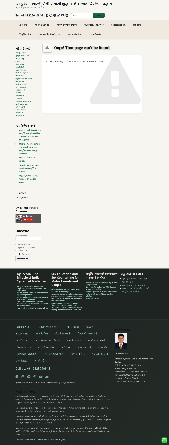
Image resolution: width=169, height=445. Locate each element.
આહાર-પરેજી (20, 58)
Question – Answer (93, 24)
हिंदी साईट (137, 24)
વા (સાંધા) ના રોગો (21, 90)
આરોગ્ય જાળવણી (21, 84)
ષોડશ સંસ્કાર (20, 64)
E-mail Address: (22, 235)
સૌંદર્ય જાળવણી (21, 70)
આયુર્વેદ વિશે (20, 67)
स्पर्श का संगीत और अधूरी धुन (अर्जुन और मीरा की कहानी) (67, 294)
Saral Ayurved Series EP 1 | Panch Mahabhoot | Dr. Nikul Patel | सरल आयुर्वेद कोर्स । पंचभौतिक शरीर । (32, 304)
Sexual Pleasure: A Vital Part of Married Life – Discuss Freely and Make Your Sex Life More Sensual (66, 299)
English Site (25, 34)
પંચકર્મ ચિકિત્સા (21, 110)
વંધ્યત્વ (18, 61)
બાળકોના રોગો (20, 107)
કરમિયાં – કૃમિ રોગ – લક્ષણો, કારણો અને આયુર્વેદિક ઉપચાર (29, 168)
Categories (26, 254)
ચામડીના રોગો (20, 81)
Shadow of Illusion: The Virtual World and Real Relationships (65, 291)
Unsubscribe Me (23, 244)
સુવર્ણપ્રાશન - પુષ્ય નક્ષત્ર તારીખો (135, 285)
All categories (22, 251)
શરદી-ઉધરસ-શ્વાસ (21, 104)
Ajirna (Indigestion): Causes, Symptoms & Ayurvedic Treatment (32, 298)
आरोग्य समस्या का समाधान (67, 24)
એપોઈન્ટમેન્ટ (96, 34)
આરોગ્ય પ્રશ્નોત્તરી (42, 24)
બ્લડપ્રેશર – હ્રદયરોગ (23, 101)
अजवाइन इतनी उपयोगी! (92, 299)
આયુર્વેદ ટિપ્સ (20, 115)
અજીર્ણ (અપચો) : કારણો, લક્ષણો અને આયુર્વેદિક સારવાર (28, 178)
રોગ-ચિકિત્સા (20, 75)
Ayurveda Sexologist (49, 34)
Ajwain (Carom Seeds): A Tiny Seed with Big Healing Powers (32, 294)
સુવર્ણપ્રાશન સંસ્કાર (22, 56)
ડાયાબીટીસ (19, 113)
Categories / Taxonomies (25, 248)
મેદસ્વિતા (18, 93)
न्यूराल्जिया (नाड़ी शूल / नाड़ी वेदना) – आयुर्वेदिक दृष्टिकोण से (99, 295)
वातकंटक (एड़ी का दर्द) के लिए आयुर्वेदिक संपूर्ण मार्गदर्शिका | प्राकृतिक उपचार (101, 284)
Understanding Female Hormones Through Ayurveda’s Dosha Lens (64, 304)
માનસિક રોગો (20, 95)
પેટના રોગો (19, 98)
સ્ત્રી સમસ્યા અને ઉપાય (24, 78)
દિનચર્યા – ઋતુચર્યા (22, 73)
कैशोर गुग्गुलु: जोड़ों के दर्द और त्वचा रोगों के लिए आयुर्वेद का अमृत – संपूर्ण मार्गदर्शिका (101, 288)
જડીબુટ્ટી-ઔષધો (21, 53)
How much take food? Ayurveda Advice (32, 308)
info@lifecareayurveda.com (133, 381)
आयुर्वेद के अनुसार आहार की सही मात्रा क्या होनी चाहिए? (101, 291)
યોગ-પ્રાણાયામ (21, 87)
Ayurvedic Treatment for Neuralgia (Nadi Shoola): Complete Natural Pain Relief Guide (31, 288)
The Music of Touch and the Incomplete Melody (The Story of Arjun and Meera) (66, 309)
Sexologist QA (118, 24)
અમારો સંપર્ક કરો (75, 34)
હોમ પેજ (23, 24)
